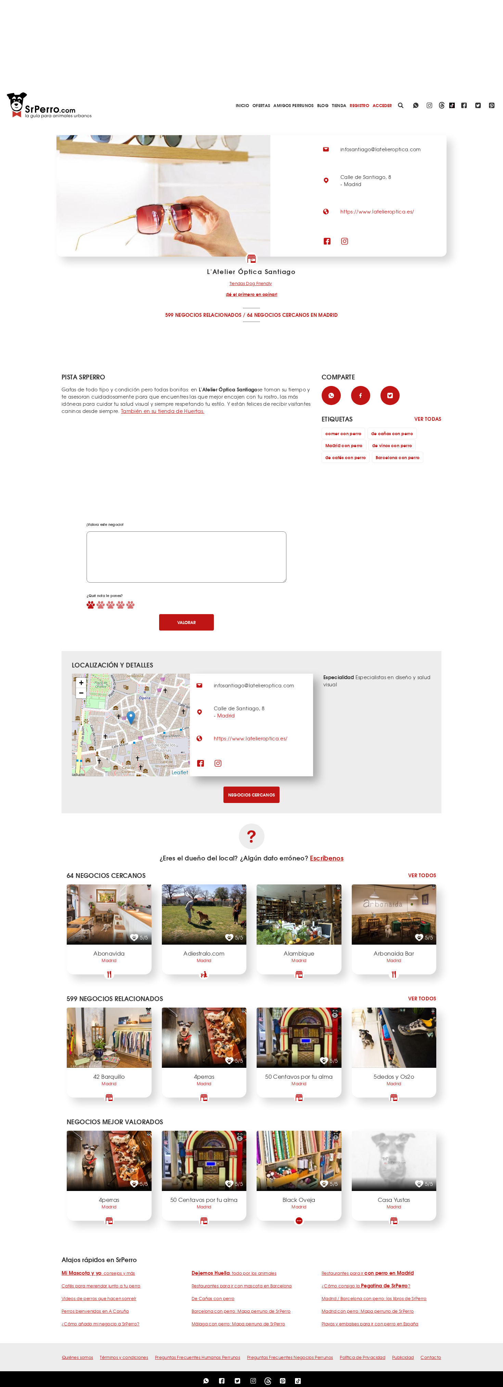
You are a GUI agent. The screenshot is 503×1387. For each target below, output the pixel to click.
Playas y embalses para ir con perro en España (370, 1324)
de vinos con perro (392, 445)
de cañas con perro (392, 433)
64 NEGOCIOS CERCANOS (278, 315)
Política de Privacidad (362, 1357)
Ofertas (261, 105)
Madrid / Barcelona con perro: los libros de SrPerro (374, 1298)
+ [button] (81, 682)
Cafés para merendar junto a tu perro (101, 1286)
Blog (322, 105)
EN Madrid (324, 315)
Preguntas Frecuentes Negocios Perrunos (290, 1357)
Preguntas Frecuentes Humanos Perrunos (197, 1357)
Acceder (382, 105)
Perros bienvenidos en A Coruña (95, 1311)
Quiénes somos (77, 1357)
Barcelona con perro (398, 457)
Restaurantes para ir (368, 1273)
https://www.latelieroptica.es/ (377, 211)
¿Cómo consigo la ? (366, 1286)
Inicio (242, 105)
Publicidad (403, 1357)
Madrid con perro (344, 445)
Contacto (431, 1357)
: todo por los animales (234, 1273)
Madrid (226, 715)
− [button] (81, 693)
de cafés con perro (345, 457)
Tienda (339, 105)
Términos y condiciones (124, 1357)
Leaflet (180, 772)
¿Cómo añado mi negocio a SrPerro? (101, 1324)
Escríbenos (327, 858)
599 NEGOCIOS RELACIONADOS (203, 315)
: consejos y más (98, 1273)
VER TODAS (427, 419)
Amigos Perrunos (293, 105)
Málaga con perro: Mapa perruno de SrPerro (238, 1324)
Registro (359, 105)
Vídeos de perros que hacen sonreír (99, 1298)
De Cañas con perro (213, 1298)
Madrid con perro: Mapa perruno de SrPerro (368, 1311)
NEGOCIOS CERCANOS (251, 794)
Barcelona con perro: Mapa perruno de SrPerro (241, 1311)
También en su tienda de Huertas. (162, 410)
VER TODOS (422, 875)
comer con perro (343, 433)
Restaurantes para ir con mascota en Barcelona (242, 1286)
